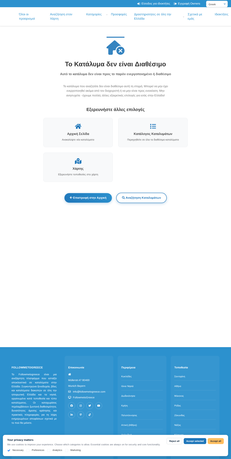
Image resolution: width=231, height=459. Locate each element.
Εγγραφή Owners (189, 3)
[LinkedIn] (71, 414)
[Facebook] (71, 405)
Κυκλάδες (126, 376)
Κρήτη (124, 405)
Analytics (57, 450)
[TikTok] (89, 414)
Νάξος (177, 425)
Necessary (18, 450)
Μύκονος (179, 396)
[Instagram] (80, 405)
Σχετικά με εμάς (195, 16)
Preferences (38, 450)
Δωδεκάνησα (128, 396)
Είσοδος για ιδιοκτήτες (155, 3)
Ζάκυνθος (179, 415)
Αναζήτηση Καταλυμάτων (143, 197)
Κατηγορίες (94, 14)
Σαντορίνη (179, 376)
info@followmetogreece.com (89, 391)
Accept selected (195, 441)
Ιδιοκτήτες (221, 14)
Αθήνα (177, 386)
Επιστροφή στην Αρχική (89, 197)
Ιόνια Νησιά (127, 386)
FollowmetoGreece (84, 397)
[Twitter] (89, 405)
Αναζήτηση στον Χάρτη (61, 16)
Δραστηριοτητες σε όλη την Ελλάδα (152, 16)
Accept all (215, 441)
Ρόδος (177, 405)
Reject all (174, 441)
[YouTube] (98, 405)
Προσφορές (119, 14)
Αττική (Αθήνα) (129, 425)
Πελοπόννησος (129, 415)
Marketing (75, 450)
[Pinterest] (80, 414)
